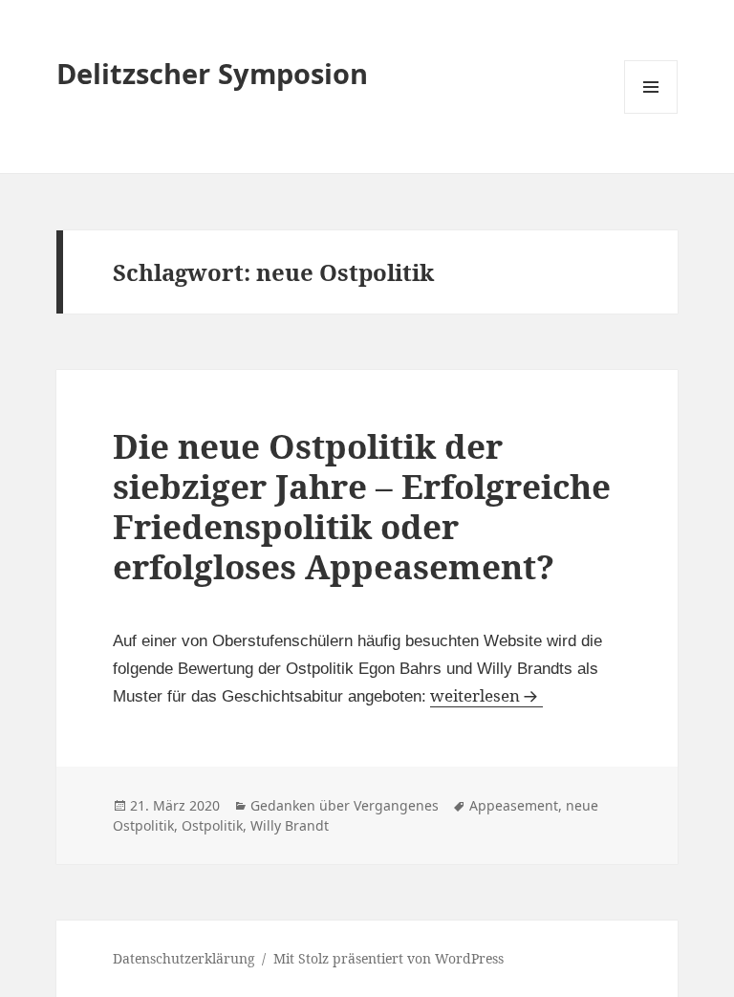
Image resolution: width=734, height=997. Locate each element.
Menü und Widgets (651, 113)
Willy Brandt (289, 825)
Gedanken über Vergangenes (344, 805)
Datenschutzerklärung (184, 958)
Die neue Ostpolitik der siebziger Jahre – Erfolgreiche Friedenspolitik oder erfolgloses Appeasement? (362, 506)
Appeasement (513, 805)
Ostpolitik (212, 825)
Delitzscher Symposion (212, 73)
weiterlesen (486, 695)
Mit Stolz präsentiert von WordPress (388, 958)
